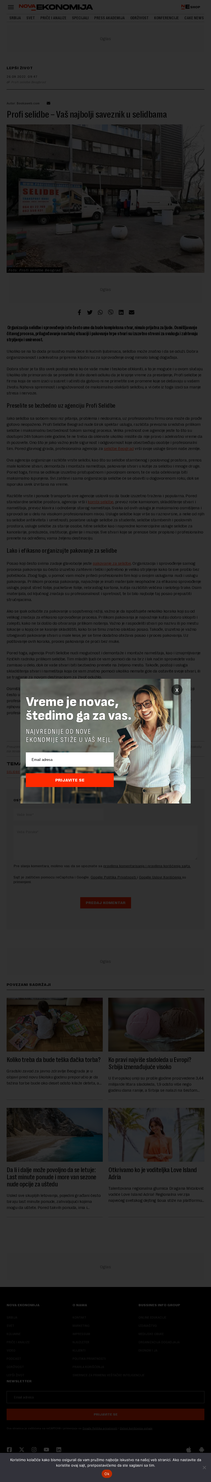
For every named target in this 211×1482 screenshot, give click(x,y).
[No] (204, 1467)
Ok (106, 1474)
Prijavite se (70, 780)
